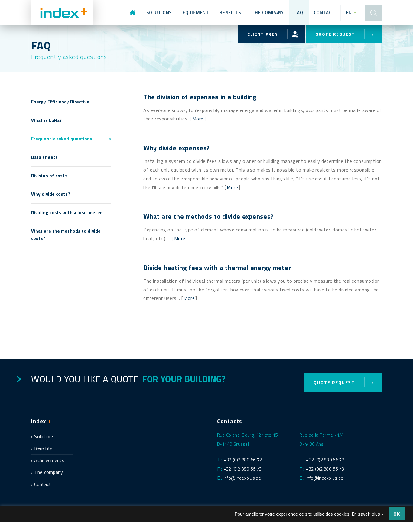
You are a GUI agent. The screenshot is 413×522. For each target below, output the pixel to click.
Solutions (159, 12)
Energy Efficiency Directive (60, 101)
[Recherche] (373, 12)
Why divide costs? (50, 194)
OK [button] (396, 513)
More (197, 118)
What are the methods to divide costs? (66, 235)
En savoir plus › (367, 514)
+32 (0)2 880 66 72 (243, 459)
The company (268, 12)
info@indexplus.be (242, 477)
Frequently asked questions (62, 138)
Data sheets (44, 157)
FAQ (298, 12)
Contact (324, 12)
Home (135, 12)
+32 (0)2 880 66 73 (242, 468)
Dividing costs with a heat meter (66, 212)
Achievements (49, 460)
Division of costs (49, 175)
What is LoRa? (46, 120)
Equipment (196, 12)
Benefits (230, 12)
